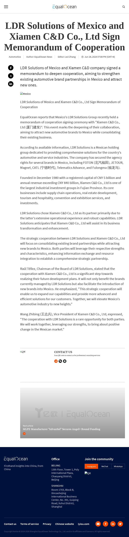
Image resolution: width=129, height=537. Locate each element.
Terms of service (29, 524)
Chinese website (64, 524)
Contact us (10, 524)
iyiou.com (83, 524)
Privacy (47, 524)
